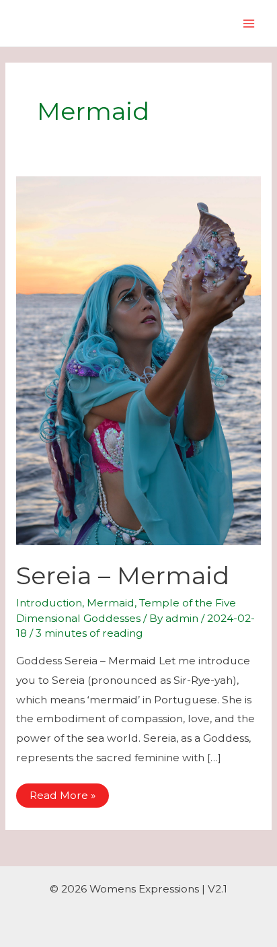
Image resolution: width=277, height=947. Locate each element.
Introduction (49, 602)
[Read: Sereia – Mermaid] (138, 359)
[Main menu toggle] (249, 23)
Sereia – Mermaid (122, 575)
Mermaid (110, 602)
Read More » (62, 798)
